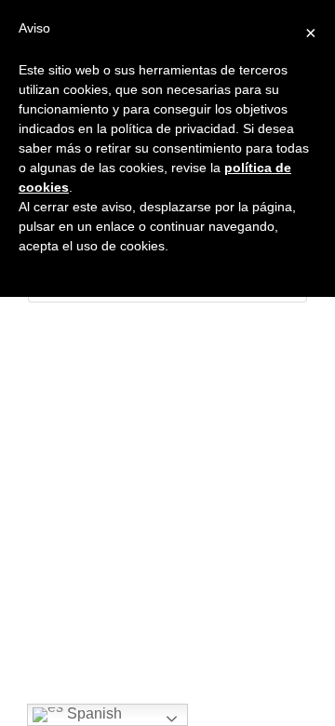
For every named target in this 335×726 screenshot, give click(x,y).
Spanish (92, 713)
